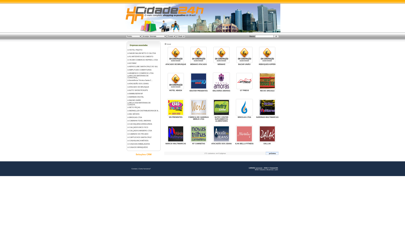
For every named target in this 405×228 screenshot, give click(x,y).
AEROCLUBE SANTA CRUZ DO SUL (143, 66)
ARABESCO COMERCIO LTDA (141, 73)
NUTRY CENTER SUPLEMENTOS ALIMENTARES (221, 119)
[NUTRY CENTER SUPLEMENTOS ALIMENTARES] (221, 115)
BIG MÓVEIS (134, 114)
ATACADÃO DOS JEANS (139, 84)
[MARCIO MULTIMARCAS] (175, 142)
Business (270, 170)
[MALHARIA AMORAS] (221, 89)
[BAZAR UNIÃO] (244, 62)
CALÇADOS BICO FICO (138, 127)
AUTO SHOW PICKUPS (138, 90)
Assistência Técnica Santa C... (141, 80)
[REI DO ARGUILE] (267, 89)
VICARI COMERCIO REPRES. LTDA (143, 60)
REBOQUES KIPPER (267, 64)
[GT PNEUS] (244, 88)
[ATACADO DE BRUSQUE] (176, 62)
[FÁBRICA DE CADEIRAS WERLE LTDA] (198, 115)
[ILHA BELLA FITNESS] (244, 142)
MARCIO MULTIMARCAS (175, 144)
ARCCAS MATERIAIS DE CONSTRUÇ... (138, 77)
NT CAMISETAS (198, 144)
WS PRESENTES (175, 117)
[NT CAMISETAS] (198, 142)
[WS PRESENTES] (175, 115)
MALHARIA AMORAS (221, 91)
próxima (272, 153)
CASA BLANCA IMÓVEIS (138, 141)
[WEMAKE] (221, 62)
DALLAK (267, 144)
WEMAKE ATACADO (198, 64)
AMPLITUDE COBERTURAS (140, 70)
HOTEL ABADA (175, 90)
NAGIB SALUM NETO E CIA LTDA (142, 53)
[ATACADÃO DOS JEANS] (221, 142)
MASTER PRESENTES (199, 91)
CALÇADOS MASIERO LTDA (140, 131)
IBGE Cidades (260, 170)
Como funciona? (145, 169)
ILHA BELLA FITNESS (244, 144)
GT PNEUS (244, 90)
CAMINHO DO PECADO (138, 134)
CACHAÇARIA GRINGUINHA (140, 124)
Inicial (169, 44)
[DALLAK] (267, 142)
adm (276, 170)
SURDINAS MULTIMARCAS (267, 117)
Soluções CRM (144, 154)
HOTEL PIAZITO (135, 50)
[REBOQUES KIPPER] (267, 62)
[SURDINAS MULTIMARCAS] (267, 115)
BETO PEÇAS (134, 107)
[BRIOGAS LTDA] (244, 115)
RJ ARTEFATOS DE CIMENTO (141, 56)
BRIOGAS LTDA (135, 117)
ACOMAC (133, 63)
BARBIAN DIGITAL (136, 97)
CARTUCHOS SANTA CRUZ (140, 137)
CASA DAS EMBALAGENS (139, 144)
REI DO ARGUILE (267, 91)
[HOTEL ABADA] (176, 88)
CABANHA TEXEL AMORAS (140, 121)
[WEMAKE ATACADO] (198, 62)
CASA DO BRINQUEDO (138, 147)
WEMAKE (221, 64)
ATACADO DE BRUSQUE (139, 87)
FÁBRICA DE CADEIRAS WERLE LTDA (198, 118)
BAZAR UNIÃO (135, 100)
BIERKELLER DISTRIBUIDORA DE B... (144, 111)
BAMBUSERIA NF (136, 94)
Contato (134, 169)
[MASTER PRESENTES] (198, 89)
